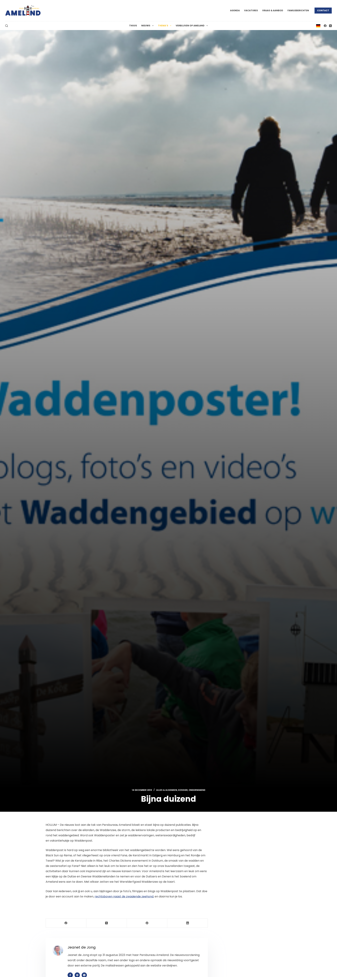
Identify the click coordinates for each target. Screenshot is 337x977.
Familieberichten (298, 10)
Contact (323, 10)
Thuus (133, 25)
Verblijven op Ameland (190, 25)
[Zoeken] (6, 25)
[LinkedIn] (187, 923)
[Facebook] (325, 25)
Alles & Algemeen (166, 790)
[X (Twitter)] (330, 25)
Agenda (235, 10)
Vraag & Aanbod (272, 10)
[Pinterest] (147, 923)
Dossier (183, 790)
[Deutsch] (318, 25)
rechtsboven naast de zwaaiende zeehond (124, 896)
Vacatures (251, 10)
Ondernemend (197, 790)
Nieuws (145, 25)
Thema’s (163, 25)
